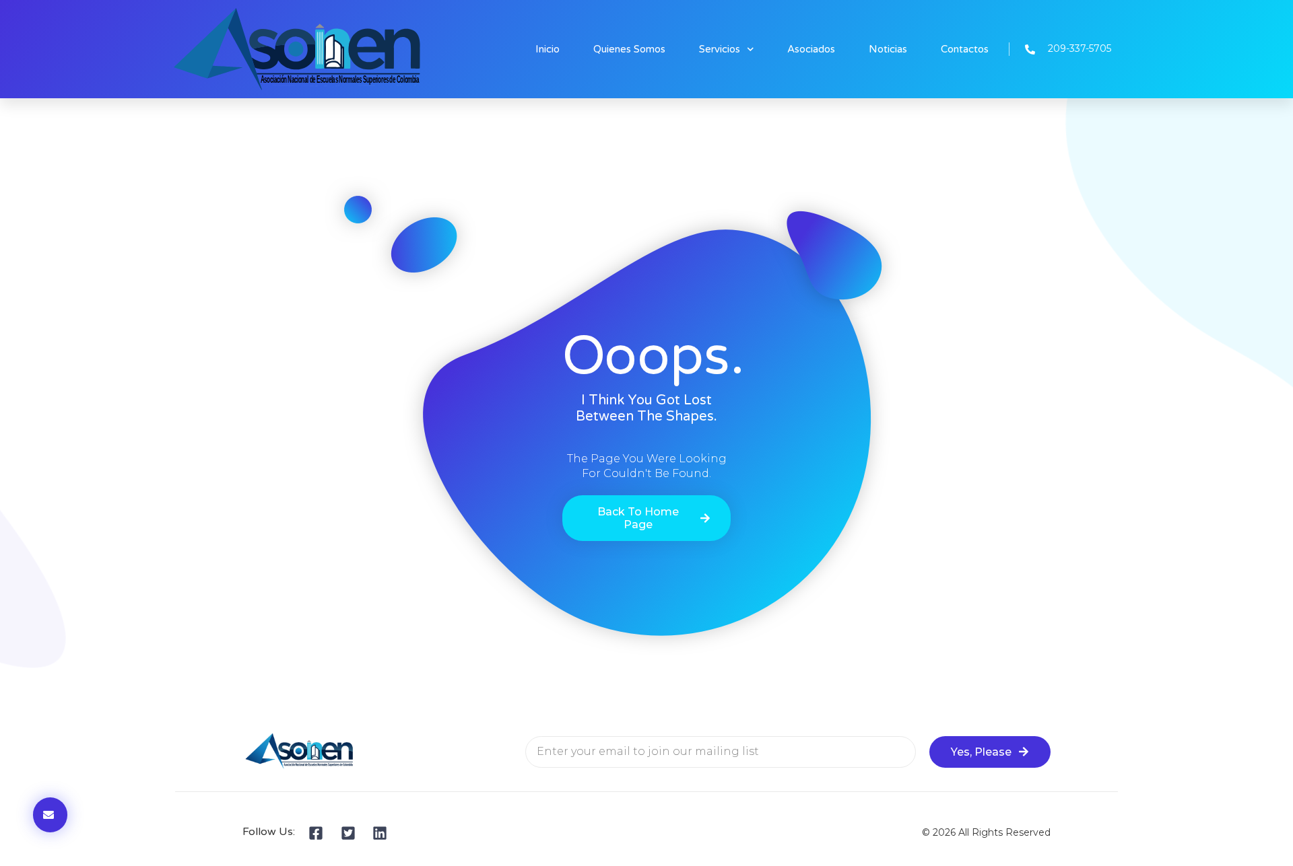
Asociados (811, 49)
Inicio (547, 49)
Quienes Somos (629, 49)
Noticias (888, 49)
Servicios (719, 49)
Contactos (965, 49)
